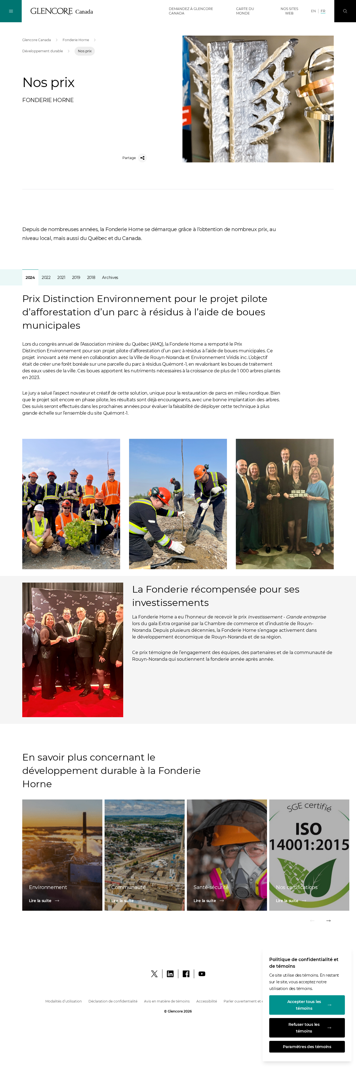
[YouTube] (201, 973)
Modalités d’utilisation (63, 1001)
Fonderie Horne (76, 40)
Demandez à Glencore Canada (191, 11)
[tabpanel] (178, 497)
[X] (154, 973)
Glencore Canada (36, 40)
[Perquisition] (345, 11)
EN (313, 11)
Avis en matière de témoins (167, 1001)
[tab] (30, 277)
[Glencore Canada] (64, 11)
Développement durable (42, 51)
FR (323, 11)
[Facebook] (186, 973)
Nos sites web (289, 11)
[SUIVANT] (328, 921)
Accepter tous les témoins (304, 1005)
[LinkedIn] (170, 973)
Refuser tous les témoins (304, 1028)
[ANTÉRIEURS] (312, 921)
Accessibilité (206, 1001)
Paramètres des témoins (307, 1046)
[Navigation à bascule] (11, 11)
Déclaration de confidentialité (112, 1001)
